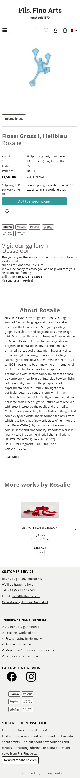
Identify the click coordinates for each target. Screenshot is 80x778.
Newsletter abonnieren (20, 760)
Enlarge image (13, 118)
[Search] (13, 30)
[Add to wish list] (7, 211)
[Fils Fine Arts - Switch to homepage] (40, 12)
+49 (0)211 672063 (21, 590)
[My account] (55, 30)
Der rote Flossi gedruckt (40, 527)
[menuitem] (5, 30)
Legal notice (55, 773)
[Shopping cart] (65, 30)
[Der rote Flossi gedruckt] (40, 510)
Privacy (35, 773)
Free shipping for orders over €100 (50, 185)
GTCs (20, 773)
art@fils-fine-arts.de (26, 596)
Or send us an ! (17, 280)
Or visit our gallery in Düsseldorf (25, 602)
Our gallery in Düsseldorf (20, 257)
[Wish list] (46, 30)
